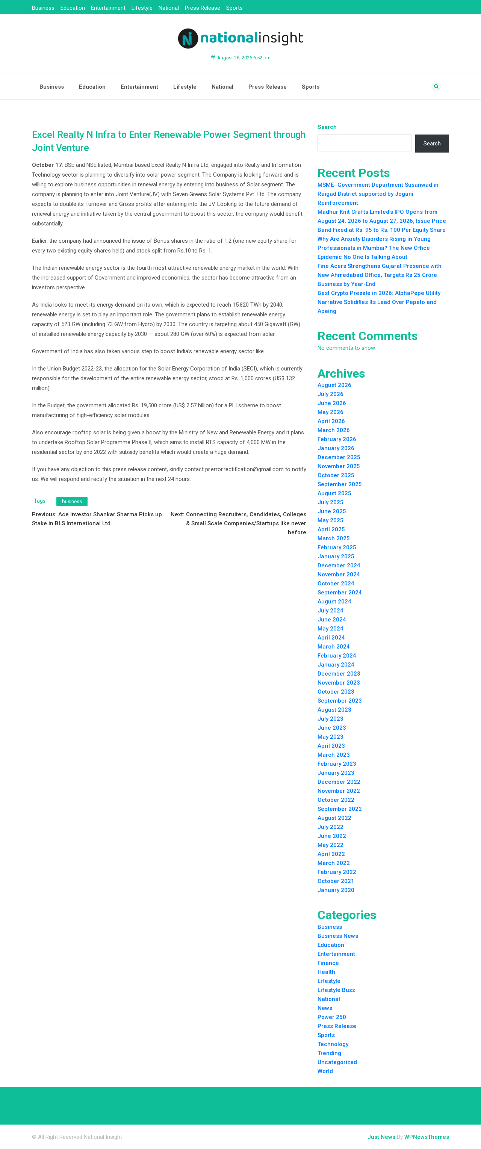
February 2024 (337, 655)
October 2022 (336, 800)
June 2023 (332, 727)
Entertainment (108, 8)
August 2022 (334, 818)
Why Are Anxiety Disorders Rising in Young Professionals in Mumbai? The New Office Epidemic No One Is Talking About (374, 248)
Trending (329, 1053)
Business (43, 8)
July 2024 (330, 610)
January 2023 (336, 773)
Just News (381, 1137)
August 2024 (334, 601)
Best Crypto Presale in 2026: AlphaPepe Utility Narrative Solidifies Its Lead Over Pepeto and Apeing (379, 302)
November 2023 (339, 682)
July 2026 (330, 394)
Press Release (202, 8)
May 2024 (330, 628)
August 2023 (334, 709)
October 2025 (336, 475)
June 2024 (332, 619)
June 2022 (332, 836)
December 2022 (339, 782)
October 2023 (336, 691)
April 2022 (331, 854)
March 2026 (334, 430)
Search (327, 127)
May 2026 (330, 412)
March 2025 (334, 538)
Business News (338, 936)
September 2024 (340, 592)
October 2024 (336, 583)
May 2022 (330, 845)
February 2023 (337, 763)
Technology (333, 1044)
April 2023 (331, 745)
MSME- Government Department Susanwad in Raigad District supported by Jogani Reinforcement (378, 193)
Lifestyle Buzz (336, 990)
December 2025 (339, 457)
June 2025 (332, 511)
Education (73, 8)
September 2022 (340, 809)
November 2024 (339, 574)
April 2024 (331, 637)
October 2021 (336, 881)
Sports (234, 8)
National (169, 8)
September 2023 (340, 700)
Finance (328, 963)
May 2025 (330, 520)
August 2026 (334, 385)
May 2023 (330, 736)
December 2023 (339, 673)
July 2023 (330, 718)
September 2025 (340, 484)
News (325, 1008)
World (325, 1071)
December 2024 (339, 565)
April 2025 (331, 529)
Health (326, 972)
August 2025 (334, 493)
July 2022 (330, 827)
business (72, 501)
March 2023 (334, 754)
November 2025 (339, 466)
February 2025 (337, 547)
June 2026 (332, 403)
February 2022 (337, 872)
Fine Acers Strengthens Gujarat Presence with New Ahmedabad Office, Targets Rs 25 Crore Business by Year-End (380, 275)
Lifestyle (142, 8)
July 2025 (330, 502)
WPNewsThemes (426, 1137)
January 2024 (336, 664)
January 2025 (336, 556)
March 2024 (334, 646)
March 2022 (334, 863)
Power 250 (332, 1017)
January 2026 (336, 448)
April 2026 (331, 421)
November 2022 (339, 791)
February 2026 (337, 439)
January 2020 (336, 890)
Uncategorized (337, 1062)
